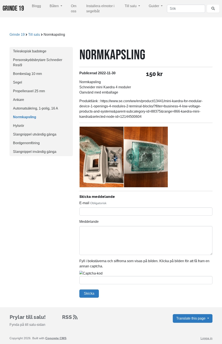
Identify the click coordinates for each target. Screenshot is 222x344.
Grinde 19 (13, 8)
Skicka (89, 293)
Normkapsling (24, 117)
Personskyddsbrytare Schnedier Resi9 (37, 62)
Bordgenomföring (26, 143)
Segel (17, 82)
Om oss (73, 8)
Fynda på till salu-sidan (27, 324)
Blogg (36, 6)
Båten (55, 6)
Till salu (131, 6)
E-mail (84, 203)
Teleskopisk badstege (29, 51)
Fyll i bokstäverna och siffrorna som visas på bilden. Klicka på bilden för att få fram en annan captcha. (144, 263)
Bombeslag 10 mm (27, 74)
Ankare (18, 100)
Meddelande (89, 221)
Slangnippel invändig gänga (34, 151)
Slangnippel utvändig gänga (34, 134)
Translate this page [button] (191, 318)
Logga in (206, 338)
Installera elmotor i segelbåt (100, 8)
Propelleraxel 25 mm (29, 91)
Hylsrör (18, 126)
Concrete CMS (55, 338)
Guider (154, 6)
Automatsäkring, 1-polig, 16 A (35, 108)
